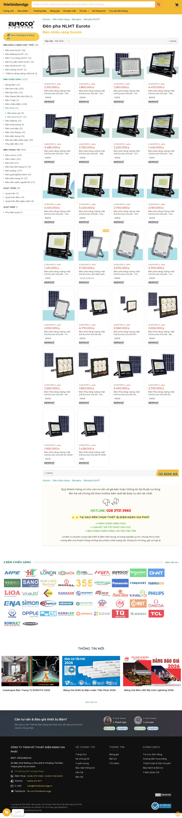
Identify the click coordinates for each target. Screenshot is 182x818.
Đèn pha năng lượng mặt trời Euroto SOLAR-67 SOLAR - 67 (127, 333)
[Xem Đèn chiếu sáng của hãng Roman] (84, 594)
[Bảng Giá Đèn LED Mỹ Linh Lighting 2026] (152, 671)
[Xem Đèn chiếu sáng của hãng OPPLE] (30, 614)
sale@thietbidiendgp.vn (39, 786)
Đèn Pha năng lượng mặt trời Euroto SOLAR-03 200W (161, 393)
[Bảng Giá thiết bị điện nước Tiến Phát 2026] (91, 671)
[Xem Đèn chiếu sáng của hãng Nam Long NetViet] (48, 583)
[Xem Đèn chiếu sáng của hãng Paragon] (138, 583)
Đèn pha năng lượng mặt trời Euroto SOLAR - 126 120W (161, 152)
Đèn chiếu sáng (18, 562)
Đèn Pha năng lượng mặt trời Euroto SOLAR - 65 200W (57, 393)
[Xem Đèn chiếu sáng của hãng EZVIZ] (102, 614)
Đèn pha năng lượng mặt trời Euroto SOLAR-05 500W (92, 333)
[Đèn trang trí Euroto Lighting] (21, 24)
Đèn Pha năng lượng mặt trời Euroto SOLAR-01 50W (92, 453)
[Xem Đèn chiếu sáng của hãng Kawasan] (66, 594)
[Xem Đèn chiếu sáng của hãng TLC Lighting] (12, 614)
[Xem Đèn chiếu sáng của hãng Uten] (48, 594)
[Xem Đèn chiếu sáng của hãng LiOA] (12, 594)
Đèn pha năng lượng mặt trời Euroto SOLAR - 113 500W (127, 273)
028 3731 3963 (118, 510)
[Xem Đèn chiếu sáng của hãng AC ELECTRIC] (48, 614)
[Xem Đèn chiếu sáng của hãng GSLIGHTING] (84, 604)
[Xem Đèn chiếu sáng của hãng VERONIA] (12, 583)
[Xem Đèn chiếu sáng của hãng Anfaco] (102, 594)
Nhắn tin (123, 728)
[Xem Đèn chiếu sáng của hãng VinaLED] (30, 594)
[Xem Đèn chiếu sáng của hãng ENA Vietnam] (12, 604)
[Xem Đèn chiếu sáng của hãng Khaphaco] (48, 604)
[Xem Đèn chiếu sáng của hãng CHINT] (156, 573)
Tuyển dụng (82, 763)
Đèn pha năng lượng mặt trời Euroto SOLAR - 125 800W (57, 212)
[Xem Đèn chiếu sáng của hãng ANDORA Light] (102, 583)
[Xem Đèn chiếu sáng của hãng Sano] (30, 583)
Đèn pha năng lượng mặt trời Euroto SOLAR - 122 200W (161, 212)
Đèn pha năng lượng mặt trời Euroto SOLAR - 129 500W (57, 152)
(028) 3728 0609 (54, 776)
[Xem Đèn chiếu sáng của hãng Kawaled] (66, 614)
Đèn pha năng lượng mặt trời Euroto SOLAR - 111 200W (57, 333)
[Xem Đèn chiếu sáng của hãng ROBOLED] (12, 624)
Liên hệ (79, 772)
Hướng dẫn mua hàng (155, 759)
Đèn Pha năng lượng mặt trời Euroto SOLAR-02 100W (58, 453)
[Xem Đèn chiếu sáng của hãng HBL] (84, 573)
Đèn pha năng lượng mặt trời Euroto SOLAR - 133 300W (57, 92)
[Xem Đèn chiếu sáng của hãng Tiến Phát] (102, 604)
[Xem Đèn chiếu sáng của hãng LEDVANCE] (84, 614)
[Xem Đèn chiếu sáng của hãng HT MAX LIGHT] (30, 573)
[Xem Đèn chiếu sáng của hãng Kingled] (138, 594)
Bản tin (113, 759)
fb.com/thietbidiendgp (39, 791)
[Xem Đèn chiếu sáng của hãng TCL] (156, 614)
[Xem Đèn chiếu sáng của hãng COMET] (138, 604)
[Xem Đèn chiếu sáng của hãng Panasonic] (120, 583)
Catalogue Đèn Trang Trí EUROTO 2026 (26, 690)
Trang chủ (8, 11)
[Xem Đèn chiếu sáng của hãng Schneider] (138, 573)
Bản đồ (79, 777)
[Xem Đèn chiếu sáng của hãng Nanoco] (156, 583)
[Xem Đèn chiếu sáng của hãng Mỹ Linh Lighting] (120, 604)
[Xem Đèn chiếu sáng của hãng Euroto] (120, 573)
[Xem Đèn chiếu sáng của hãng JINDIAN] (138, 614)
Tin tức (83, 11)
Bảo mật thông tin (85, 768)
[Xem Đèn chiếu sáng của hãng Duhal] (66, 583)
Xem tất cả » (172, 562)
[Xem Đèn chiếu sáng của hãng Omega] (156, 604)
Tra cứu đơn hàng (118, 11)
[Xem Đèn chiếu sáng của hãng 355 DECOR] (84, 583)
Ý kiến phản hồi (151, 772)
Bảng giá (55, 11)
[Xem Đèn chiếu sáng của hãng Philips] (156, 594)
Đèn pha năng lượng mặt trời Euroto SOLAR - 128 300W (92, 152)
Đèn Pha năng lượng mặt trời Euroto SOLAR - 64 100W (92, 393)
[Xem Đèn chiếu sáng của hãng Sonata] (66, 573)
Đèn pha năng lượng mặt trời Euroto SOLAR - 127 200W (127, 152)
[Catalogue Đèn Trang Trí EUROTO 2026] (30, 671)
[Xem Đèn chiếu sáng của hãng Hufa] (102, 573)
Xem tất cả (91, 702)
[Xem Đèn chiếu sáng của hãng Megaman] (66, 604)
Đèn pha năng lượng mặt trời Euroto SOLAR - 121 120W (57, 273)
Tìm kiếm (114, 763)
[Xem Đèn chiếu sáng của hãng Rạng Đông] (120, 594)
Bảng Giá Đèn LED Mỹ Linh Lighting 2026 (149, 690)
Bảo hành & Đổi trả (153, 768)
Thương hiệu (39, 11)
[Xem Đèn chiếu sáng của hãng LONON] (48, 573)
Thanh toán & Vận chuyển (157, 763)
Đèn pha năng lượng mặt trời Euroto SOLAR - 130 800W (161, 92)
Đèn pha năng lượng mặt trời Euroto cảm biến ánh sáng (92, 273)
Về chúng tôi (98, 11)
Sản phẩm (23, 11)
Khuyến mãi (69, 11)
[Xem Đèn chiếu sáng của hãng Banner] (30, 624)
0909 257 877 (34, 781)
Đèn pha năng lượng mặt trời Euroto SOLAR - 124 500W (92, 212)
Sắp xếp (49, 41)
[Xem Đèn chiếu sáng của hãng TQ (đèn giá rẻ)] (120, 614)
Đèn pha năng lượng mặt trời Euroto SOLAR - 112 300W (161, 273)
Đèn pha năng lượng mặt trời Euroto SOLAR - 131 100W (127, 92)
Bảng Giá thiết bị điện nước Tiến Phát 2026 (89, 690)
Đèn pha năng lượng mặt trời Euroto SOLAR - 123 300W (127, 212)
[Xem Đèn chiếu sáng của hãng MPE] (12, 573)
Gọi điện (111, 728)
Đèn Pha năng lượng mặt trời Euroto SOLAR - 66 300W (161, 333)
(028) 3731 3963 (35, 776)
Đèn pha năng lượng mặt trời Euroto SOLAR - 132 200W (92, 92)
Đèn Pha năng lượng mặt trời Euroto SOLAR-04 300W (127, 393)
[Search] (158, 4)
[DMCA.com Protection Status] (163, 795)
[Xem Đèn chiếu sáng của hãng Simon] (30, 604)
